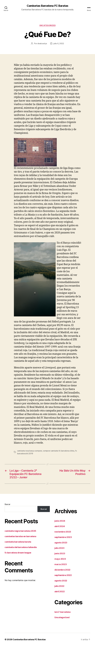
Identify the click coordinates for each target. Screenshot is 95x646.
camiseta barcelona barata (18, 542)
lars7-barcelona (62, 612)
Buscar (7, 504)
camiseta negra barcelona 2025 (20, 531)
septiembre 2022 (63, 575)
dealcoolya (42, 43)
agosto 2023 (60, 542)
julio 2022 (59, 586)
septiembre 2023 (63, 537)
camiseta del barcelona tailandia (21, 547)
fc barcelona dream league (18, 552)
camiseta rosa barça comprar (29, 451)
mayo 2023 (60, 559)
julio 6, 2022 (58, 43)
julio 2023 (59, 548)
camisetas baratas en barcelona (20, 536)
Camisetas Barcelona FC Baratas (47, 5)
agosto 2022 (60, 580)
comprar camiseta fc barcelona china (58, 451)
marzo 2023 (60, 564)
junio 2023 (59, 553)
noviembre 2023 (62, 532)
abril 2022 (59, 591)
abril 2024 (59, 526)
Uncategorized (47, 25)
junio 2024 (59, 521)
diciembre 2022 (62, 570)
